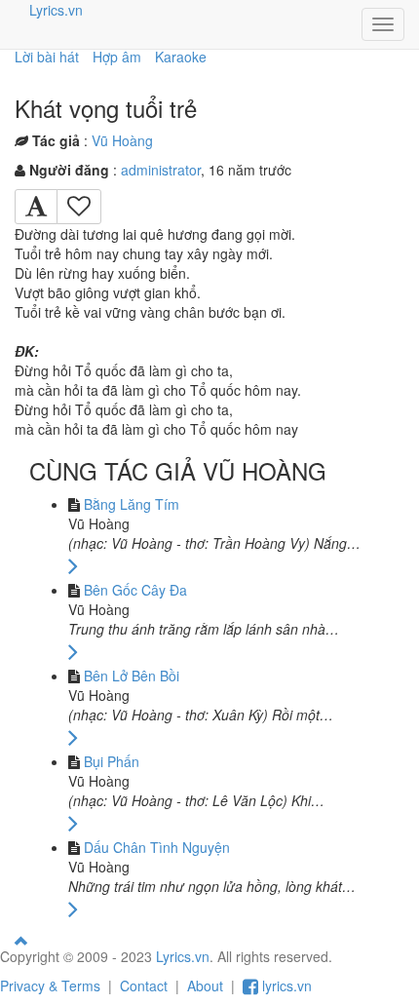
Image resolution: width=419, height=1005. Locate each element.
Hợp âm (117, 56)
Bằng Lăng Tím (131, 504)
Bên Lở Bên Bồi (131, 675)
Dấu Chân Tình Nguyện (157, 847)
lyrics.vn (285, 985)
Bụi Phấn (111, 761)
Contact (144, 985)
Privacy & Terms (50, 985)
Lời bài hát (47, 56)
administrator (161, 169)
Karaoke (181, 56)
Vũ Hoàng (122, 140)
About (205, 985)
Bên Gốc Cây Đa (135, 589)
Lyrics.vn (56, 9)
